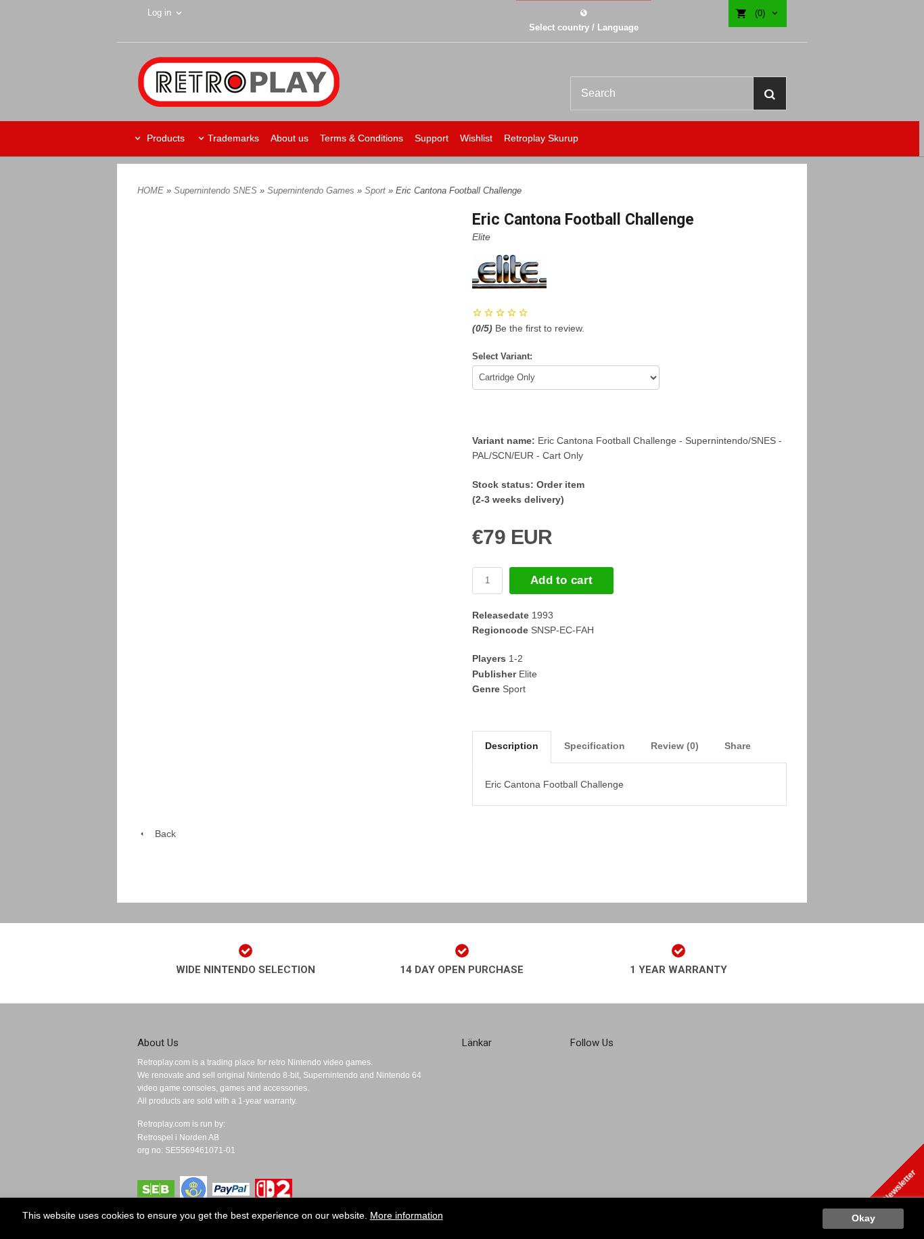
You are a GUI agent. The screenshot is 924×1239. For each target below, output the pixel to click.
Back (161, 833)
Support (431, 138)
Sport (376, 190)
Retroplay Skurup (541, 138)
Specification (594, 745)
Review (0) (675, 745)
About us (289, 138)
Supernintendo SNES (217, 190)
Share (737, 745)
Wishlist (476, 138)
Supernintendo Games (312, 190)
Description (511, 745)
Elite (481, 236)
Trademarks (233, 138)
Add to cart (561, 580)
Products (164, 138)
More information (406, 1216)
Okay (863, 1218)
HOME (150, 190)
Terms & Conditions (361, 138)
